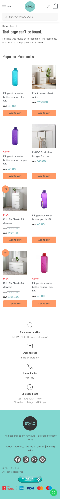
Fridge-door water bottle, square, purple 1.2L (15, 160)
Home (5, 26)
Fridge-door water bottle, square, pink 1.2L (42, 287)
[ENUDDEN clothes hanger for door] (44, 136)
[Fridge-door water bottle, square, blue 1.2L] (15, 77)
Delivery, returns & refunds (29, 446)
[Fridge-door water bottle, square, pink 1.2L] (44, 263)
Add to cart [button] (15, 112)
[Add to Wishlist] (23, 68)
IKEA (5, 214)
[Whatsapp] (34, 459)
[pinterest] (42, 459)
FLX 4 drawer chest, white (43, 95)
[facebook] (17, 459)
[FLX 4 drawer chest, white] (44, 77)
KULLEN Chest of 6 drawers (13, 285)
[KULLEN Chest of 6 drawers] (15, 263)
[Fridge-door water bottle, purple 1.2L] (44, 199)
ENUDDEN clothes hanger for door (42, 154)
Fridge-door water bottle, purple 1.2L (42, 217)
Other (6, 151)
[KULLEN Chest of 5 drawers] (15, 199)
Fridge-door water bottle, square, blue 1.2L (13, 97)
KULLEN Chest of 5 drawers (13, 221)
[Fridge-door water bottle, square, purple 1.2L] (15, 136)
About (8, 446)
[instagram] (26, 459)
